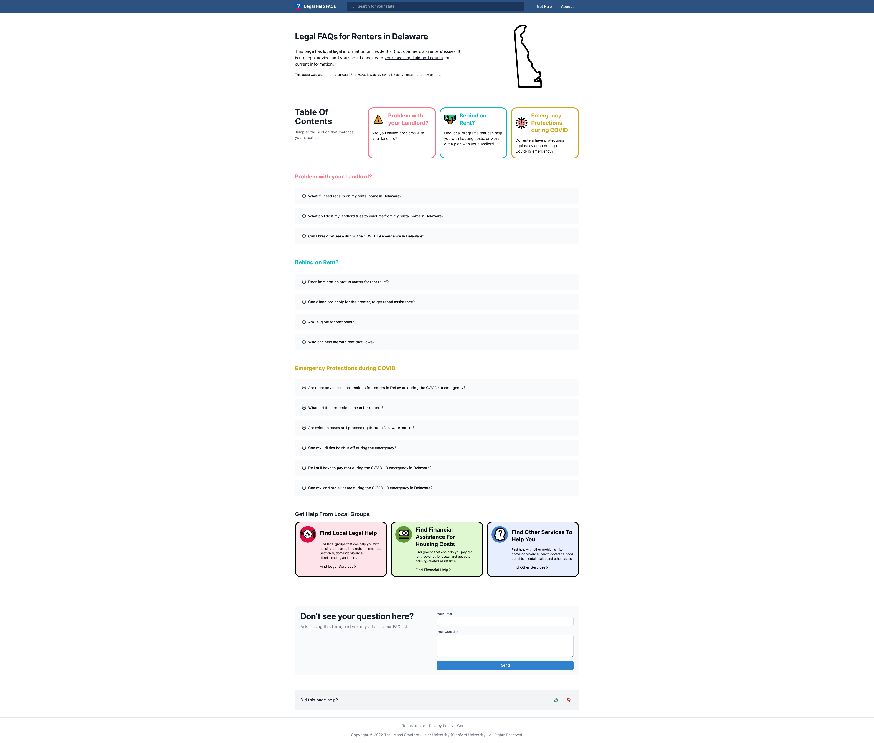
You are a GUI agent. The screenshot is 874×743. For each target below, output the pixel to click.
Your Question (447, 632)
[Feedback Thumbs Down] (569, 700)
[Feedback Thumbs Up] (556, 700)
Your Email (444, 614)
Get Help (544, 6)
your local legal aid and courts (413, 57)
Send (505, 665)
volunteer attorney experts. (422, 74)
